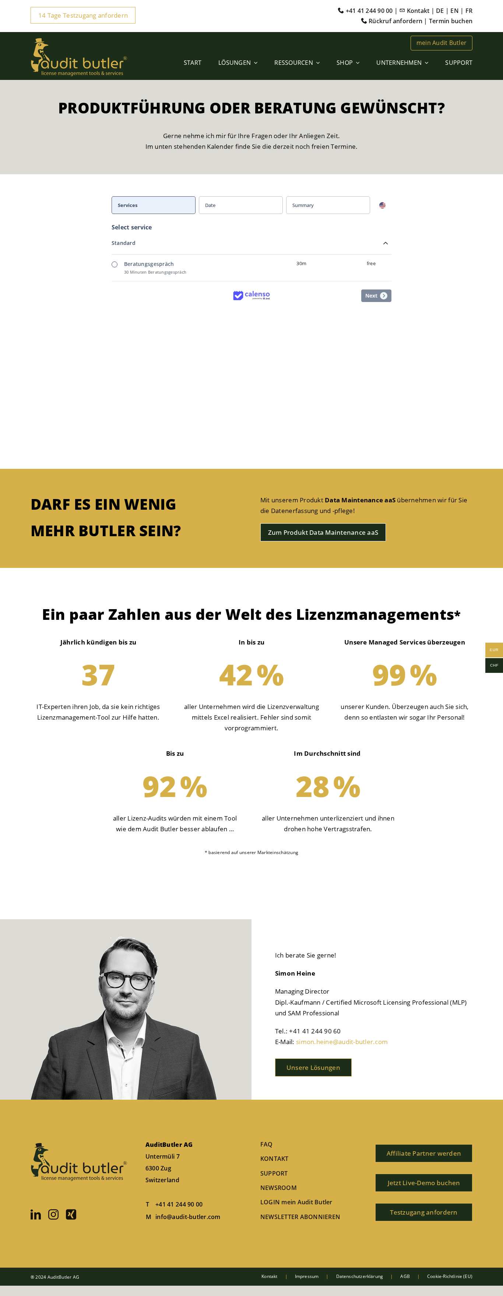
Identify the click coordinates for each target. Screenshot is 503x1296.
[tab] (155, 205)
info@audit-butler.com (187, 1217)
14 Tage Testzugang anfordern (83, 15)
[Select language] (382, 205)
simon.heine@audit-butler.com (342, 1041)
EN (454, 11)
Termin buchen (450, 21)
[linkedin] (36, 1214)
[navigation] (251, 205)
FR (468, 11)
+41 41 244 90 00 (179, 1204)
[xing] (71, 1214)
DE (440, 11)
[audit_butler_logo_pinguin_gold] (79, 40)
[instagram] (53, 1214)
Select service (132, 227)
